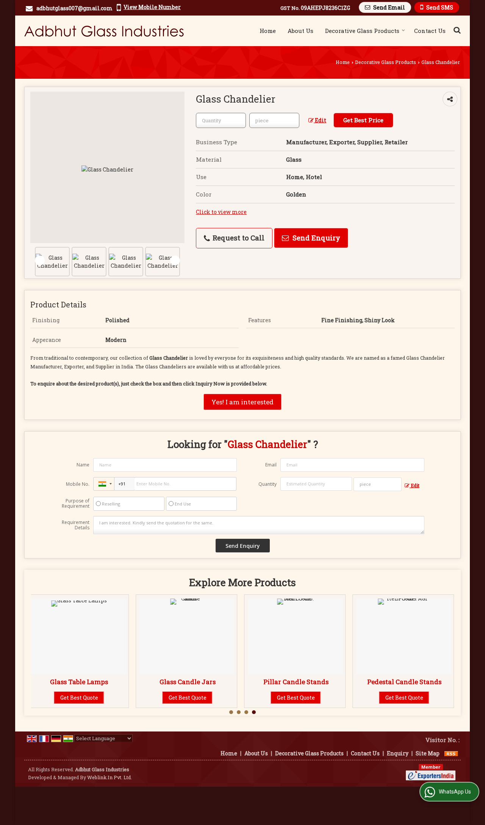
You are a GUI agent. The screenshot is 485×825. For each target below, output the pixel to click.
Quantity (267, 484)
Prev (40, 260)
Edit (320, 120)
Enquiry (397, 753)
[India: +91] (103, 484)
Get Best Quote (79, 697)
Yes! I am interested (242, 402)
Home (268, 30)
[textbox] (274, 120)
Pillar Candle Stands (296, 681)
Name (83, 465)
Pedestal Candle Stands (404, 681)
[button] (152, 7)
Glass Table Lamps (79, 681)
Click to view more (221, 211)
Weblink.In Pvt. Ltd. (109, 777)
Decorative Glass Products (362, 30)
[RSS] (451, 753)
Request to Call (237, 237)
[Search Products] (456, 30)
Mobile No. (77, 484)
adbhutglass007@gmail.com (74, 8)
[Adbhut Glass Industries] (104, 30)
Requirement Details (75, 525)
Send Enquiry (315, 237)
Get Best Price (363, 120)
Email (271, 465)
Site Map (428, 753)
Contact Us (430, 30)
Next (175, 260)
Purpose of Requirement (75, 503)
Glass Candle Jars (188, 681)
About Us (300, 30)
